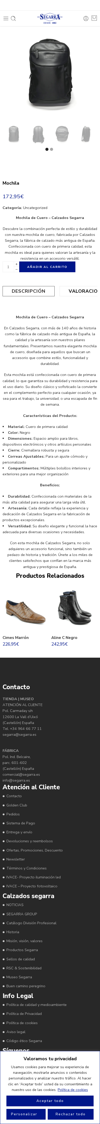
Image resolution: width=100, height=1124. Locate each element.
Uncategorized (35, 207)
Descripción (28, 291)
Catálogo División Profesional (31, 923)
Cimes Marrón (16, 637)
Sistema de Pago (20, 823)
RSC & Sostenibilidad (24, 968)
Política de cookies (73, 1089)
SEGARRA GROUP (21, 914)
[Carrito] (94, 18)
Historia (12, 931)
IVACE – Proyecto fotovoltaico (31, 886)
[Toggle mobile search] (13, 18)
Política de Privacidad (24, 1013)
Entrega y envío (19, 832)
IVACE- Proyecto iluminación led (33, 877)
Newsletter (15, 859)
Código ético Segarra (24, 1040)
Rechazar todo (71, 1114)
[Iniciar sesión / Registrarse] (86, 18)
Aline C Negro (64, 637)
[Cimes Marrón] (26, 608)
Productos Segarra (22, 949)
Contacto (14, 796)
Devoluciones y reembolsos (29, 841)
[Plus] (16, 264)
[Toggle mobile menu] (6, 18)
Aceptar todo (50, 1100)
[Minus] (16, 269)
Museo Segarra (19, 977)
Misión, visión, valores (24, 940)
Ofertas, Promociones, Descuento (34, 850)
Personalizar (24, 1114)
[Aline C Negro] (74, 608)
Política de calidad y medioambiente (36, 1004)
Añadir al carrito (47, 267)
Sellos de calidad (20, 959)
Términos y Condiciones (26, 868)
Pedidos (13, 814)
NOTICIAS (15, 904)
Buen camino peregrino (25, 986)
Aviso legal (15, 1031)
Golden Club (16, 805)
